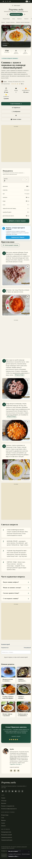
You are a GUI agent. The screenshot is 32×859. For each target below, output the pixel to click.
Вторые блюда (6, 18)
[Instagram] (5, 1)
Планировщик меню (6, 832)
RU (26, 1)
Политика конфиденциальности (9, 808)
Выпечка (19, 18)
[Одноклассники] (19, 791)
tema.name (12, 848)
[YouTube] (10, 1)
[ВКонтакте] (14, 770)
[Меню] (24, 14)
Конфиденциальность (6, 851)
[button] (16, 36)
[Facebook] (22, 791)
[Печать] (16, 115)
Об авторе (3, 800)
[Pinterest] (8, 1)
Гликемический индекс (6, 840)
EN (29, 1)
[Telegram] (3, 1)
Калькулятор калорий (6, 834)
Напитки (26, 18)
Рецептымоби (8, 782)
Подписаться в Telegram (17, 237)
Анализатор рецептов (6, 837)
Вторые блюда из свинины (10, 58)
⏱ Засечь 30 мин (11, 416)
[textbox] (16, 652)
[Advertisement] (16, 144)
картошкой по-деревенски (13, 451)
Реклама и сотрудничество (7, 806)
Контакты (3, 803)
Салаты (3, 823)
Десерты (3, 825)
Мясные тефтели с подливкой (7, 714)
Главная (3, 798)
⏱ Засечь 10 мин (19, 375)
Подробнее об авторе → (16, 764)
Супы (13, 18)
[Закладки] (7, 14)
